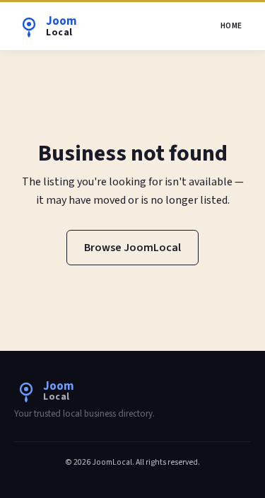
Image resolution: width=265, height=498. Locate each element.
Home (231, 26)
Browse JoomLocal (132, 247)
